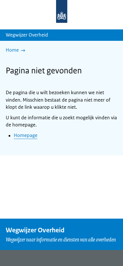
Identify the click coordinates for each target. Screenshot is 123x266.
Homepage (25, 135)
